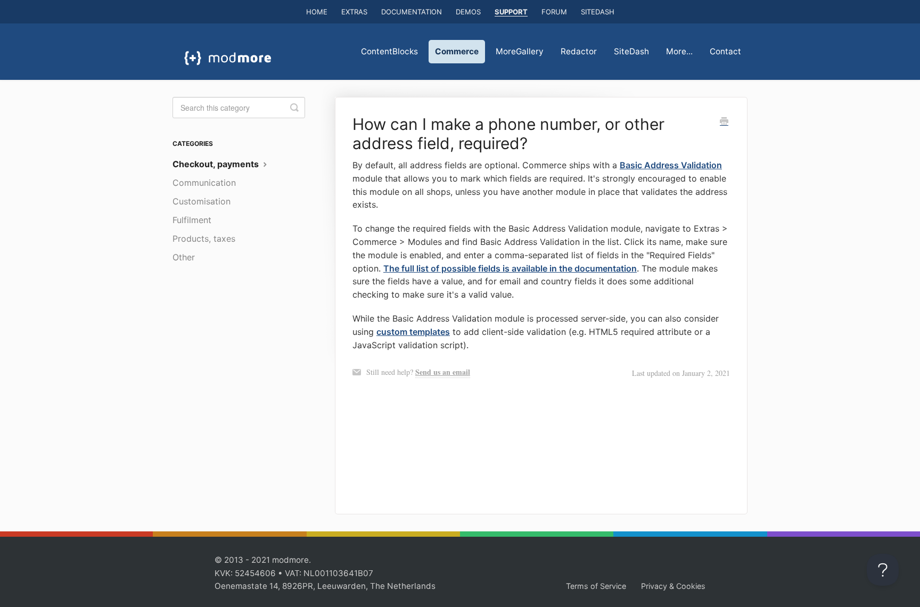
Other (183, 257)
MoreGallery (520, 51)
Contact (725, 51)
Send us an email (442, 372)
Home (316, 11)
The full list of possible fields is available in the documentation (510, 268)
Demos (468, 11)
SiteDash (597, 11)
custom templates (413, 331)
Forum (554, 11)
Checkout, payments (216, 164)
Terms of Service (596, 585)
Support (511, 11)
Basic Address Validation (671, 165)
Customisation (201, 201)
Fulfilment (191, 220)
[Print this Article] (724, 122)
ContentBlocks (389, 51)
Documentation (411, 11)
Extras (354, 11)
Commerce (457, 51)
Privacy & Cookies (673, 585)
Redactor (579, 51)
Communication (204, 182)
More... (679, 51)
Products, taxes (203, 238)
